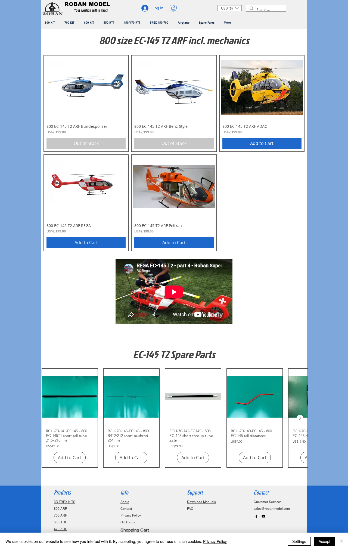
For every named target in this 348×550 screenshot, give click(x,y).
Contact (126, 509)
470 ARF (60, 529)
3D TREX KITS (64, 502)
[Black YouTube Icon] (263, 516)
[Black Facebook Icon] (256, 516)
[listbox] (229, 8)
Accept (324, 541)
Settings (299, 541)
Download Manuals (201, 502)
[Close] (341, 541)
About (124, 502)
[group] (174, 418)
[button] (92, 11)
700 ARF (60, 515)
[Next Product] (300, 418)
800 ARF (60, 509)
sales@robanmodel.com (272, 509)
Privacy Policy (215, 541)
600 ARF (60, 522)
